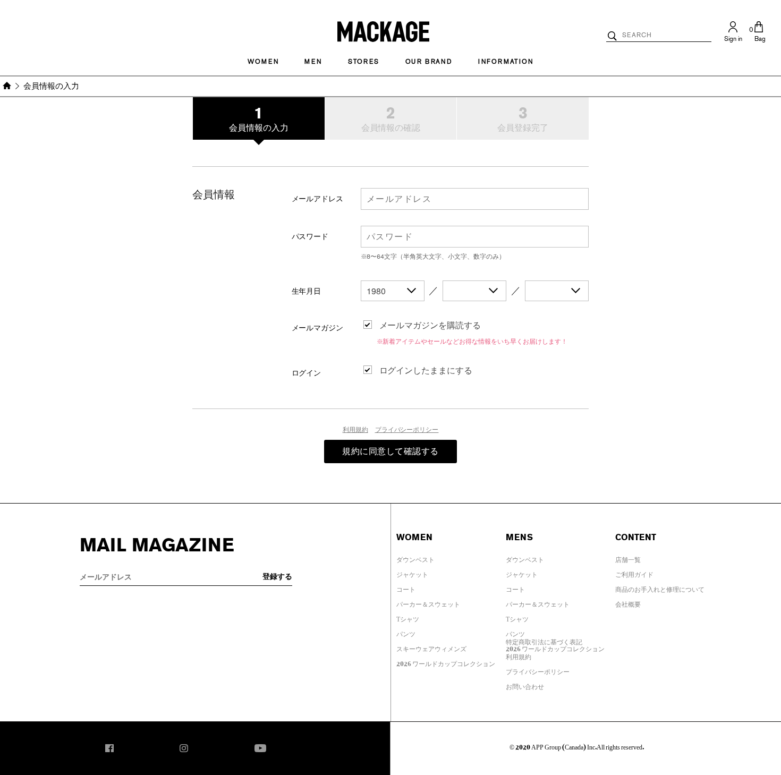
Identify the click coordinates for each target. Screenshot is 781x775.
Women (263, 61)
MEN (312, 61)
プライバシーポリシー (407, 429)
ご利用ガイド (634, 573)
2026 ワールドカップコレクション (445, 662)
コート (405, 587)
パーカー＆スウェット (428, 602)
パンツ (405, 632)
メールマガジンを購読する (430, 325)
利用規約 (355, 429)
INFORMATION (505, 61)
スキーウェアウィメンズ (431, 647)
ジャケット (412, 573)
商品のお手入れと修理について (659, 587)
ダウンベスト (415, 558)
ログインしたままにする (426, 370)
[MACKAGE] (383, 31)
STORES (363, 61)
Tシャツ (407, 617)
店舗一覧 (628, 558)
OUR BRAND (428, 61)
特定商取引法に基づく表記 (544, 640)
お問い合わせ (525, 685)
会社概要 (628, 602)
